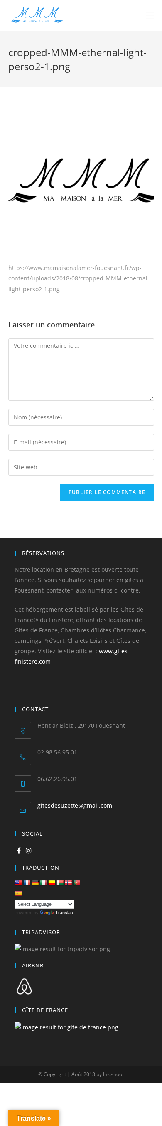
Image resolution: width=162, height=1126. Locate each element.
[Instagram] (29, 851)
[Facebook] (19, 851)
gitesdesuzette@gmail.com (74, 805)
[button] (13, 12)
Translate (64, 912)
